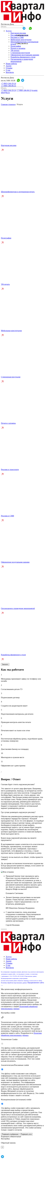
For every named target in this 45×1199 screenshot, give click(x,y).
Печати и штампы (18, 48)
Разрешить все (26, 1134)
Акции (8, 66)
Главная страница (8, 104)
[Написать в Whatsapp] (3, 1154)
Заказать (5, 664)
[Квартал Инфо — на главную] (22, 22)
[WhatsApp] (30, 28)
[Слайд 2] (4, 929)
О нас (8, 70)
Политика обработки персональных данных (14, 983)
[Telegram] (24, 28)
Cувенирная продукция (20, 53)
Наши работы (11, 64)
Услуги (9, 31)
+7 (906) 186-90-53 (21, 43)
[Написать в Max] (20, 1197)
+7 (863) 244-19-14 (21, 35)
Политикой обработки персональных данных (19, 1007)
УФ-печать (15, 50)
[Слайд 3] (6, 929)
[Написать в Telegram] (2, 1158)
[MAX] (18, 28)
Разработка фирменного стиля (23, 57)
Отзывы (9, 68)
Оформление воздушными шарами (25, 55)
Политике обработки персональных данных (21, 1034)
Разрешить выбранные (10, 1134)
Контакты (10, 72)
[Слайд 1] (2, 929)
